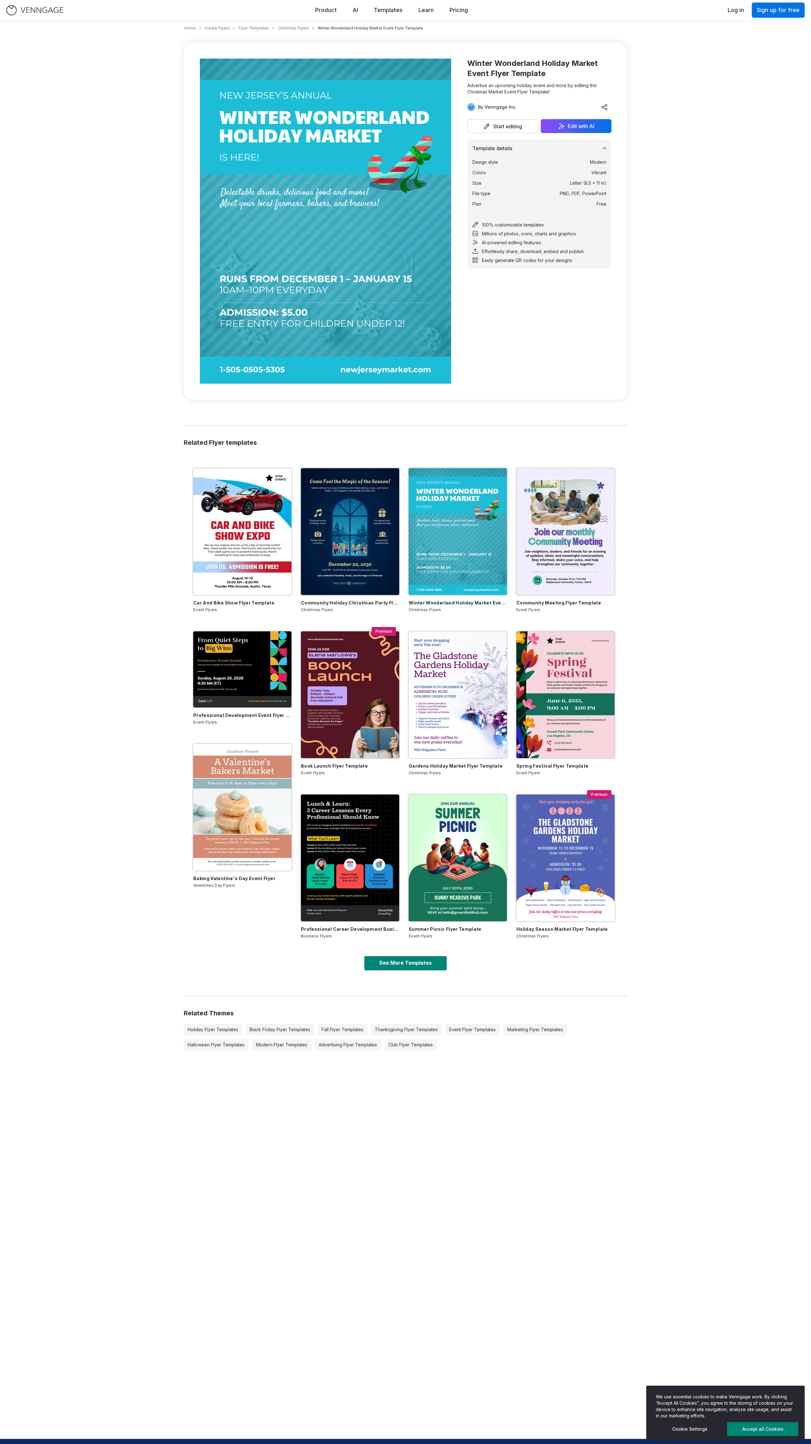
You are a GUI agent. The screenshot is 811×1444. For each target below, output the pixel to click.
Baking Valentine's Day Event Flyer (234, 878)
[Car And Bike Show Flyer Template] (242, 531)
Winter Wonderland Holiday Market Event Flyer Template (458, 602)
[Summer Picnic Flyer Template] (458, 858)
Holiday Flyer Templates (213, 1029)
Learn (426, 10)
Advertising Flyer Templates (348, 1044)
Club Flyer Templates (410, 1044)
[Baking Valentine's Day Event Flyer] (242, 807)
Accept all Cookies (762, 1429)
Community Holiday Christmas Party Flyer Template (350, 602)
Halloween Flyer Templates (216, 1044)
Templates (388, 10)
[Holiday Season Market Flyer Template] (565, 858)
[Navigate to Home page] (34, 10)
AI (355, 10)
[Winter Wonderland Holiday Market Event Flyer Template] (458, 531)
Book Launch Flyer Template (334, 766)
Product (326, 10)
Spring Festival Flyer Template (552, 766)
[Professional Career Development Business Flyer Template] (350, 858)
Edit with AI (581, 126)
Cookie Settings (689, 1429)
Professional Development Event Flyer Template (242, 715)
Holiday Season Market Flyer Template (562, 929)
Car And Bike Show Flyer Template (233, 602)
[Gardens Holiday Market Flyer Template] (458, 694)
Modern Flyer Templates (281, 1044)
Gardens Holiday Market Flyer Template (455, 766)
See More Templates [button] (405, 963)
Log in (736, 10)
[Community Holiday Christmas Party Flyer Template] (350, 531)
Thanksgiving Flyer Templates (406, 1029)
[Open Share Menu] (604, 107)
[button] (502, 126)
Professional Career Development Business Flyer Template (350, 929)
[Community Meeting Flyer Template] (565, 531)
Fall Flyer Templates (342, 1029)
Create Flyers (217, 28)
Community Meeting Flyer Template (558, 602)
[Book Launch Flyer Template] (350, 694)
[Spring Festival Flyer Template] (565, 694)
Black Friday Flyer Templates (280, 1029)
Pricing (459, 10)
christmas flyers (293, 28)
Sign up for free (778, 10)
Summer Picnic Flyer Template (445, 929)
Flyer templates (254, 28)
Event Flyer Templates (472, 1029)
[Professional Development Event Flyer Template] (242, 669)
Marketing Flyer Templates (535, 1029)
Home (190, 28)
